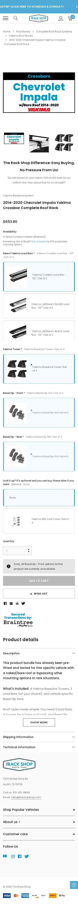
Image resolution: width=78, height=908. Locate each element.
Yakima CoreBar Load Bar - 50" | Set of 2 (49, 276)
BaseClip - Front (33, 393)
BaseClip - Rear (32, 436)
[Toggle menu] (5, 18)
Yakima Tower (34, 349)
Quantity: (9, 541)
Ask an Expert (38, 241)
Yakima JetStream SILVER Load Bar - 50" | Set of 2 (50, 305)
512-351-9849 (21, 792)
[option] (39, 93)
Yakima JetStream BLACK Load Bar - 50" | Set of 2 (50, 332)
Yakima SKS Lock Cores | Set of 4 (50, 520)
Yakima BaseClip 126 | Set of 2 (50, 456)
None (12, 497)
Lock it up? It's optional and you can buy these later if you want (38, 482)
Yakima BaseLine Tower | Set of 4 (49, 368)
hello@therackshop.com (26, 797)
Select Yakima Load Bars (38, 255)
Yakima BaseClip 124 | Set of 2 (50, 412)
